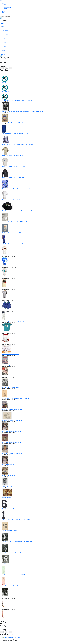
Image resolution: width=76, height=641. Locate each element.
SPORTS (5, 6)
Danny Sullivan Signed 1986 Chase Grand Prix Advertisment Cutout (16, 398)
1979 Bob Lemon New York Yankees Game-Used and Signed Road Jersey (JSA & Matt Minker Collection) (23, 288)
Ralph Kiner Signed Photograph (8, 486)
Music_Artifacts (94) (5, 27)
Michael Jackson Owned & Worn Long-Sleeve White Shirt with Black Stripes (17, 144)
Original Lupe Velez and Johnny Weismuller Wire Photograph (14, 552)
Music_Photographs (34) (5, 30)
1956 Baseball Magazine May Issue (9, 365)
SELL (3, 10)
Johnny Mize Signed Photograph (8, 464)
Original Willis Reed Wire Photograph (9, 530)
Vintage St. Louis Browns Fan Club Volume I (11, 387)
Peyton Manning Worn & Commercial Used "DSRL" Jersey (14, 254)
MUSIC (5, 4)
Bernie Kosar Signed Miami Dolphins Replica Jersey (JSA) (13, 321)
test (2, 73)
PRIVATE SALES (5, 11)
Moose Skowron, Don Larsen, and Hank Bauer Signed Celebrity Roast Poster (18, 210)
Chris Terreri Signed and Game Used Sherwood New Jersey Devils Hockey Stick (18, 596)
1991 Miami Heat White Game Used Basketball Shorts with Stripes (15, 332)
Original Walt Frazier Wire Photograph (10, 585)
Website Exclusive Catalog (5, 54)
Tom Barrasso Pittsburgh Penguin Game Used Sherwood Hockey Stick (16, 608)
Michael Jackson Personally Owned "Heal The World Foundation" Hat (16, 199)
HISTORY (5, 8)
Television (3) (4, 38)
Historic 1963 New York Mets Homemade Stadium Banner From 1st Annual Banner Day (20, 343)
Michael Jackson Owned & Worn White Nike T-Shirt (12, 155)
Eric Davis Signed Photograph (8, 376)
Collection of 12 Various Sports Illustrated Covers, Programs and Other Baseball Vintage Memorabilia (23, 111)
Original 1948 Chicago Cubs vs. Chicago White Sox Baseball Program (16, 519)
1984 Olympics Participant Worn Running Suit (11, 232)
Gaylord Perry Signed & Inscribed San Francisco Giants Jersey (14, 243)
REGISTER (4, 14)
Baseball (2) (4, 46)
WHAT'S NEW (4, 2)
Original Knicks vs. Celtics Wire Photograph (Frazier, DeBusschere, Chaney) (17, 541)
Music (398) (3, 26)
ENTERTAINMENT (7, 7)
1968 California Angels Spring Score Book (10, 354)
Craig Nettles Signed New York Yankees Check (11, 563)
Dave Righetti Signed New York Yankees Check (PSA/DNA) (14, 574)
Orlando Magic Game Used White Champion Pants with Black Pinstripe (17, 310)
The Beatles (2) (3, 50)
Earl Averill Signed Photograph (8, 475)
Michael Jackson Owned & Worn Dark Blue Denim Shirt (13, 166)
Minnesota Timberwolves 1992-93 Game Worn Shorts (13, 299)
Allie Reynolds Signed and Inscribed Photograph (12, 431)
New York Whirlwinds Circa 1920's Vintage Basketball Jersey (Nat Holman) (17, 277)
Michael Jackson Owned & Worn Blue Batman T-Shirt (13, 177)
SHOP (3, 3)
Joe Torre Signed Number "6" (8, 497)
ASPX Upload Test (5, 82)
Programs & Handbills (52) (5, 34)
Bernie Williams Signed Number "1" (9, 508)
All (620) (2, 23)
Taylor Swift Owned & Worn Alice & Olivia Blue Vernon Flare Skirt (15, 133)
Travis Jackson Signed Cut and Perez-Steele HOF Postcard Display (15, 221)
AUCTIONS (4, 12)
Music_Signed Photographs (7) (6, 31)
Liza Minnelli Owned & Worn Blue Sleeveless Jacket (12, 122)
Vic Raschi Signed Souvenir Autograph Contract (12, 409)
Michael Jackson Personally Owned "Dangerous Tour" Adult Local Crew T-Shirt (18, 188)
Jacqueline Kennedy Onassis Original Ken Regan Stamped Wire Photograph (17, 100)
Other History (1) (4, 42)
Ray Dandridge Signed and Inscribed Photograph (12, 420)
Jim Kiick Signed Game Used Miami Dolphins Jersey (12, 266)
